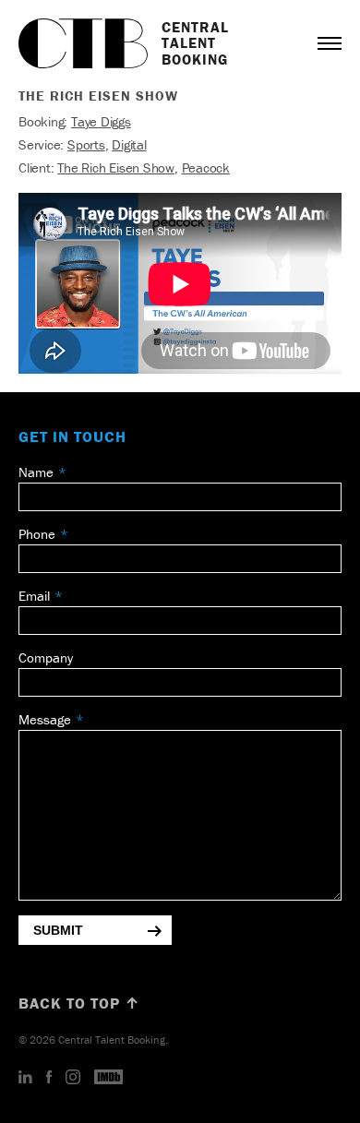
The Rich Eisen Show (115, 167)
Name (36, 472)
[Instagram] (73, 1077)
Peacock (206, 167)
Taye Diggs (101, 121)
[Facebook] (49, 1077)
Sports (86, 144)
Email (34, 595)
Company (45, 657)
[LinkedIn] (25, 1077)
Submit (58, 930)
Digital (129, 144)
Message (44, 719)
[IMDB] (109, 1077)
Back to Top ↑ (79, 1003)
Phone (36, 534)
